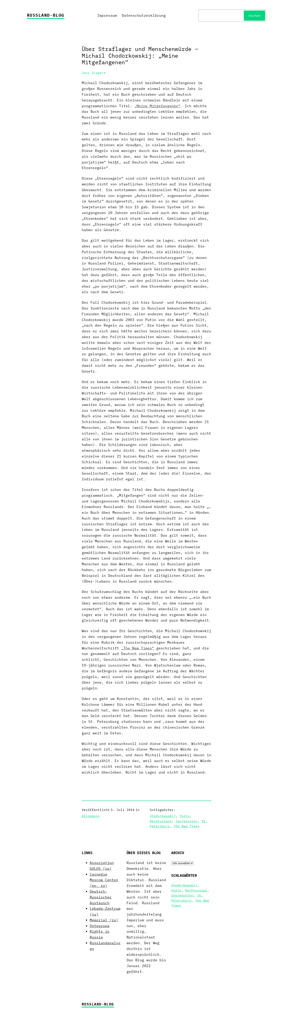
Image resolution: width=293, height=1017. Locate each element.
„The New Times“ (137, 648)
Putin (185, 816)
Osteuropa (99, 926)
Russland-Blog (45, 15)
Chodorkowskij (163, 816)
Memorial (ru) (104, 920)
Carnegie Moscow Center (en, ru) (104, 880)
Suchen (255, 16)
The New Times (187, 826)
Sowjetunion (187, 821)
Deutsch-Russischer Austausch (101, 897)
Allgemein (91, 816)
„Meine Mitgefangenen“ (157, 106)
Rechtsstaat (161, 821)
